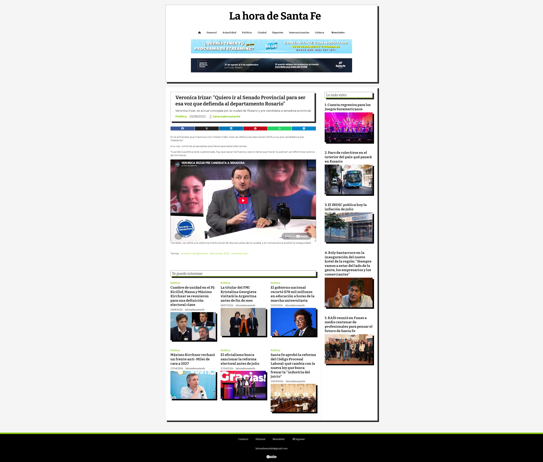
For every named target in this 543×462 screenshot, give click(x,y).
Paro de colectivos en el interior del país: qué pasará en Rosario (348, 157)
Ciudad (262, 32)
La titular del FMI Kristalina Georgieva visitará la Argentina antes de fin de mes (238, 294)
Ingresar (300, 439)
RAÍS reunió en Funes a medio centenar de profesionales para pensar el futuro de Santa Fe (349, 324)
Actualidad (229, 32)
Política (247, 32)
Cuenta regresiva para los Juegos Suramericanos (348, 107)
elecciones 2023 (219, 253)
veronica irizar (239, 253)
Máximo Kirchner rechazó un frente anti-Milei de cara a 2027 (192, 359)
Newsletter (338, 32)
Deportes (277, 32)
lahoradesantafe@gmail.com (272, 448)
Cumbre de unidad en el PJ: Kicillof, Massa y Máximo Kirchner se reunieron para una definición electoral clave (192, 296)
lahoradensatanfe (226, 116)
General (212, 32)
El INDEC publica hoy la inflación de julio (346, 207)
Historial (260, 439)
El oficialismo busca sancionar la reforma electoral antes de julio (240, 359)
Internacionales (299, 32)
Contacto (243, 439)
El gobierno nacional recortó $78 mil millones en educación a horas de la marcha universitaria (292, 294)
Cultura (319, 32)
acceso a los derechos (194, 253)
